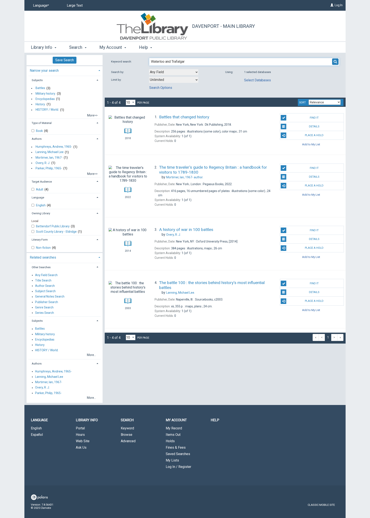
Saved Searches (178, 454)
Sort (302, 102)
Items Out (173, 435)
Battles (40, 88)
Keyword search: (121, 61)
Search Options (160, 88)
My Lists (172, 460)
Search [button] (76, 47)
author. (184, 177)
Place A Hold (314, 135)
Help (215, 420)
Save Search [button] (64, 60)
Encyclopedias (45, 99)
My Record (174, 428)
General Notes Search (49, 296)
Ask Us (81, 447)
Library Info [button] (42, 47)
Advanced (128, 441)
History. (40, 104)
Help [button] (144, 47)
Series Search (44, 312)
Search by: (118, 72)
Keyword (127, 428)
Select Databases (257, 80)
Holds (170, 441)
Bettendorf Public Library (53, 226)
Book (39, 130)
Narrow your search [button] (44, 70)
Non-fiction (43, 247)
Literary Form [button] (40, 239)
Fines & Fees (176, 447)
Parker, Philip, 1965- (49, 168)
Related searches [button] (43, 257)
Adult (40, 189)
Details (314, 126)
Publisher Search (46, 302)
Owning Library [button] (41, 213)
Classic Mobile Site (321, 504)
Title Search (43, 280)
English (41, 205)
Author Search (45, 285)
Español (37, 435)
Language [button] (38, 197)
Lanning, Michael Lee (50, 152)
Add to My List (311, 144)
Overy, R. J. (43, 163)
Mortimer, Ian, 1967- (49, 157)
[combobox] (173, 72)
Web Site (83, 441)
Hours (80, 435)
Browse (126, 435)
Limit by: (116, 79)
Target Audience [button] (42, 181)
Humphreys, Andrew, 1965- (54, 147)
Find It (314, 117)
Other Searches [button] (41, 267)
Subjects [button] (37, 80)
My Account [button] (111, 47)
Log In (339, 5)
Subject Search (45, 291)
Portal (80, 428)
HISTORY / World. (47, 110)
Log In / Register (178, 467)
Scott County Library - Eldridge (56, 231)
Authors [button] (37, 138)
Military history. (46, 93)
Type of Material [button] (42, 123)
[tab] (65, 70)
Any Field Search (46, 275)
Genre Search (44, 307)
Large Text (75, 5)
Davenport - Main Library (223, 26)
